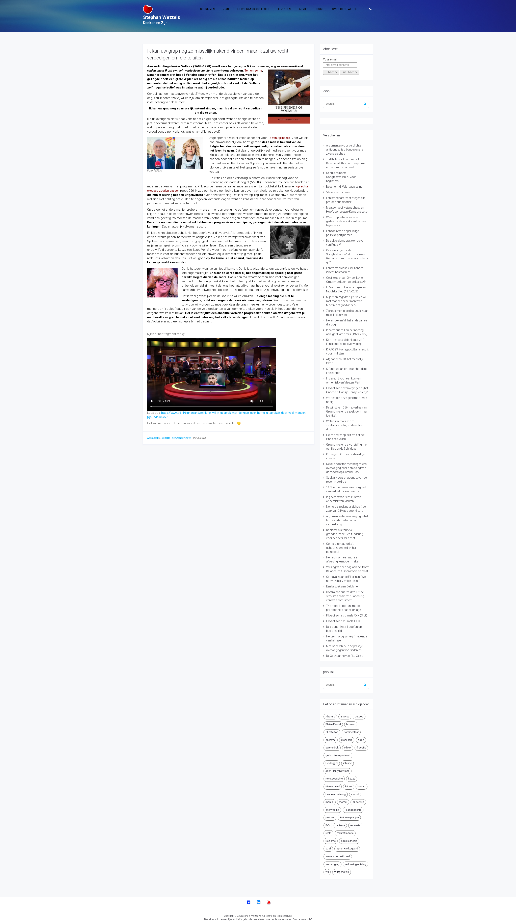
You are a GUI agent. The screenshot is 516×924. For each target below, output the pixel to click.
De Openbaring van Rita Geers (344, 655)
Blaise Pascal (333, 724)
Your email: (330, 59)
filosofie (361, 747)
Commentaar (351, 732)
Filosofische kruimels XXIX (343, 621)
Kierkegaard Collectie (253, 9)
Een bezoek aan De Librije (342, 586)
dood (361, 739)
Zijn (226, 9)
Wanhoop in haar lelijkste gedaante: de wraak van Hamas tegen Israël (346, 221)
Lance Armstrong (336, 794)
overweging (332, 809)
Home (320, 9)
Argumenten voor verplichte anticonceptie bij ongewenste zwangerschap (344, 149)
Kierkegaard (333, 786)
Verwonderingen (181, 438)
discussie (346, 739)
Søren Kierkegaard (347, 848)
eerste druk (332, 747)
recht (328, 833)
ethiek (347, 747)
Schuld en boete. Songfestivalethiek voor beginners (341, 177)
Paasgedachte (353, 809)
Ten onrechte (253, 70)
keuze (351, 778)
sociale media (349, 840)
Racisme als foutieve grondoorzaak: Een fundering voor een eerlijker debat (344, 534)
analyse (344, 716)
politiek (330, 817)
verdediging (332, 864)
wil (327, 871)
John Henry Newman (338, 770)
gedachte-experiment (338, 755)
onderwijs (358, 801)
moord (355, 794)
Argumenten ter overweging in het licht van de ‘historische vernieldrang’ (347, 520)
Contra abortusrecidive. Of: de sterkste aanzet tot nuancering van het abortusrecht (345, 596)
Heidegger (332, 763)
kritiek (348, 786)
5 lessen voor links (338, 192)
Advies (303, 9)
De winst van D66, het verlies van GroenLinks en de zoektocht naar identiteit (347, 411)
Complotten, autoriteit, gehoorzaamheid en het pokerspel (341, 547)
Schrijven (207, 9)
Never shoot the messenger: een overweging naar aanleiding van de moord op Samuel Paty (346, 468)
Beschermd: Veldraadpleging (344, 186)
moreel (343, 801)
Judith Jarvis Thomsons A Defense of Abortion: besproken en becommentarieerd (346, 163)
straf (328, 848)
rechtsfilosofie (345, 833)
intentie (347, 763)
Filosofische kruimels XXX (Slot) (346, 615)
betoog (359, 716)
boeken (350, 724)
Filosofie (165, 438)
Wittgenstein (341, 871)
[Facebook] (248, 902)
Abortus (330, 716)
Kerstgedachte (334, 778)
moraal (330, 801)
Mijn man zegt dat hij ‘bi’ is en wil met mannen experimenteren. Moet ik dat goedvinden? (346, 301)
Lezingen (284, 9)
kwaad (361, 786)
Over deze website (345, 9)
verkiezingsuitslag (355, 864)
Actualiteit (153, 438)
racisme (340, 825)
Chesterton (332, 732)
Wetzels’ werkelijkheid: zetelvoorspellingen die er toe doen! (344, 425)
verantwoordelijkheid (338, 856)
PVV (328, 825)
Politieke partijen (349, 817)
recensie (355, 825)
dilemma (331, 739)
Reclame (331, 840)
